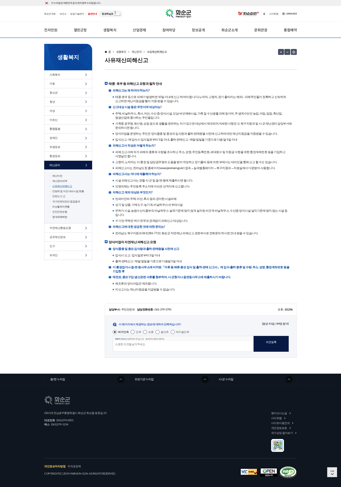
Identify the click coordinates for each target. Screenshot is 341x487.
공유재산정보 (58, 237)
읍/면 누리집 (57, 379)
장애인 (54, 137)
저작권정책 (74, 466)
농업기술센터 (77, 13)
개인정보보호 (279, 428)
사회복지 (55, 74)
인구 (52, 246)
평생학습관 (107, 13)
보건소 (63, 13)
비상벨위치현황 (61, 206)
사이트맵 (273, 13)
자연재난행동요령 (60, 227)
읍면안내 (92, 13)
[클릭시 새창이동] (248, 13)
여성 (52, 110)
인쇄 (294, 52)
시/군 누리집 (226, 379)
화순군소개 (229, 30)
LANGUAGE (291, 13)
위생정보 (55, 147)
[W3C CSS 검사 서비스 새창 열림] (249, 472)
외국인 (54, 255)
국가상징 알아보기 (282, 432)
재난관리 (54, 165)
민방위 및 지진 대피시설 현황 (68, 191)
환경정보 (55, 156)
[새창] (288, 472)
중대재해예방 (59, 216)
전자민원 (50, 30)
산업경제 (139, 30)
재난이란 (57, 175)
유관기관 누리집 (144, 379)
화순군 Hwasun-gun (179, 14)
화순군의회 (50, 13)
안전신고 (57, 196)
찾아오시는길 (279, 413)
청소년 (54, 92)
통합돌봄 (55, 128)
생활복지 (109, 30)
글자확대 (281, 52)
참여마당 (168, 30)
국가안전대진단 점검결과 (66, 201)
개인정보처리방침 (55, 466)
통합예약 (290, 30)
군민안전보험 (59, 211)
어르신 (54, 119)
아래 (332, 471)
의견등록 (271, 342)
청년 (52, 101)
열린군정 (80, 30)
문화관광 (260, 30)
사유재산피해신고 (62, 186)
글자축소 (287, 52)
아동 (52, 83)
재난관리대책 (59, 180)
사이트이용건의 (280, 423)
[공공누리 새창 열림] (268, 472)
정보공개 (198, 30)
